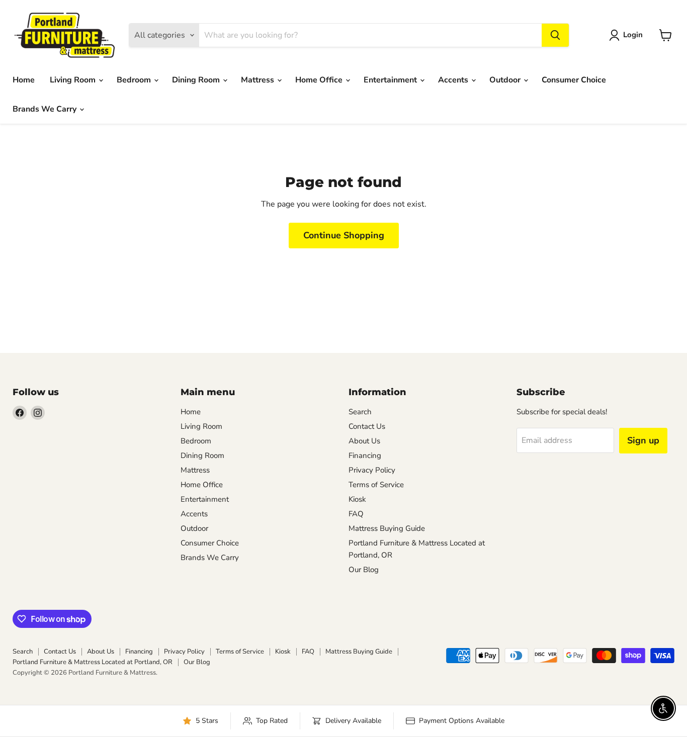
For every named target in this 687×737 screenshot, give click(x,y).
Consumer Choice (574, 79)
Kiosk (357, 499)
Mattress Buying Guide (387, 528)
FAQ (356, 514)
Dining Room (197, 79)
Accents (454, 79)
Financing (365, 455)
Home (24, 79)
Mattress (258, 79)
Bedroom (135, 79)
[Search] (555, 35)
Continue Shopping (343, 235)
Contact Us (367, 426)
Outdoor (506, 79)
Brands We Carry (45, 109)
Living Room (74, 79)
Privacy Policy (372, 470)
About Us (364, 441)
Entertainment (391, 79)
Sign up (643, 440)
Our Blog (364, 570)
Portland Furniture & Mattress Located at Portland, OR (93, 662)
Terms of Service (376, 485)
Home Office (320, 79)
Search (360, 412)
